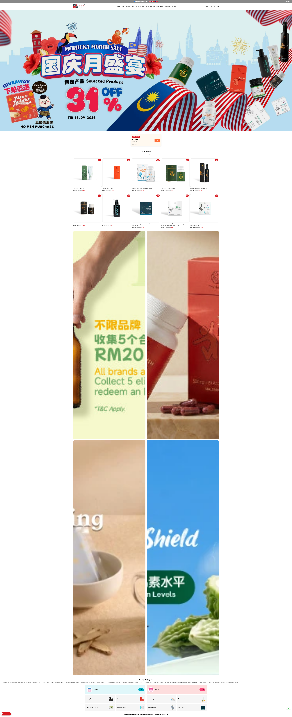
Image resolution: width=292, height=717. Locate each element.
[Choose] (157, 220)
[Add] (99, 184)
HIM (141, 690)
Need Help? (287, 1)
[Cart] (218, 6)
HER (202, 690)
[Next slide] (99, 172)
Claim (157, 140)
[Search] (211, 6)
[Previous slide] (75, 172)
